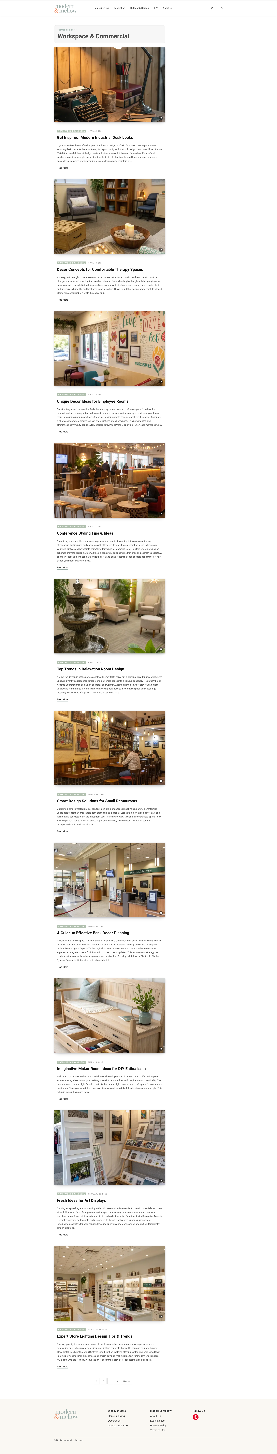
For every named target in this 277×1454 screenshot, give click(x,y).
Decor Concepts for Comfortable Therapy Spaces (100, 269)
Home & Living (116, 1416)
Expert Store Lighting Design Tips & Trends (94, 1336)
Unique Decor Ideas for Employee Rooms (93, 401)
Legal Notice (157, 1420)
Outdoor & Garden (118, 1425)
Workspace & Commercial (71, 131)
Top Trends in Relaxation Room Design (90, 669)
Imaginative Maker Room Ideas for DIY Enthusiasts (101, 1068)
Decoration (114, 1420)
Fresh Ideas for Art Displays (81, 1200)
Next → (126, 1381)
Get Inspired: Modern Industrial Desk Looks (95, 137)
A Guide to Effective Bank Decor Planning (93, 933)
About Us (155, 1416)
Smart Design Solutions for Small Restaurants (97, 801)
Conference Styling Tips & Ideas (85, 533)
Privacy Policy (158, 1425)
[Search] (220, 8)
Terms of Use (157, 1430)
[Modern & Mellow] (70, 8)
